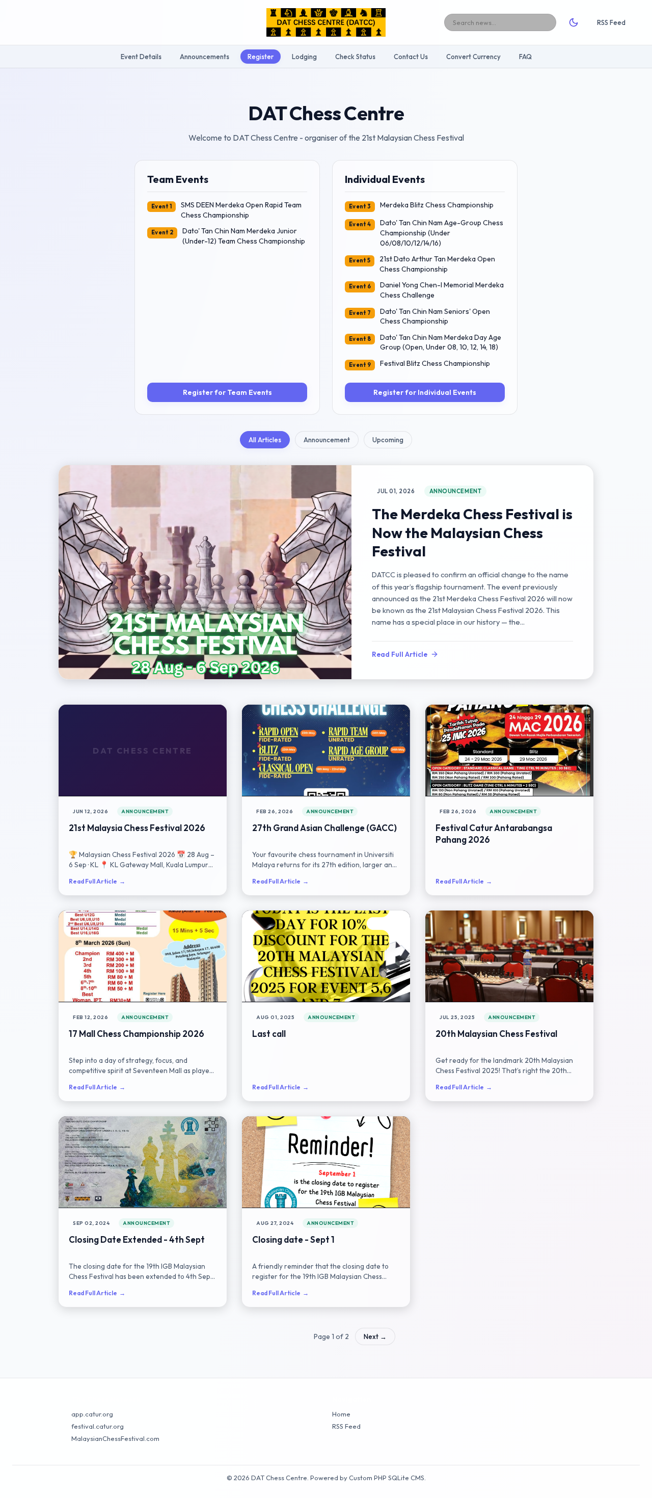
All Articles (265, 440)
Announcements (204, 56)
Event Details (141, 56)
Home (341, 1414)
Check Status (355, 56)
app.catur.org (92, 1414)
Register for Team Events (227, 392)
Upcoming (387, 440)
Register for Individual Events (424, 392)
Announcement (327, 440)
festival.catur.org (97, 1426)
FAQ (525, 56)
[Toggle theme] (573, 22)
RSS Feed (611, 22)
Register (261, 56)
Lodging (304, 56)
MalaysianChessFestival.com (115, 1438)
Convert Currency (473, 56)
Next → (375, 1336)
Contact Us (411, 56)
